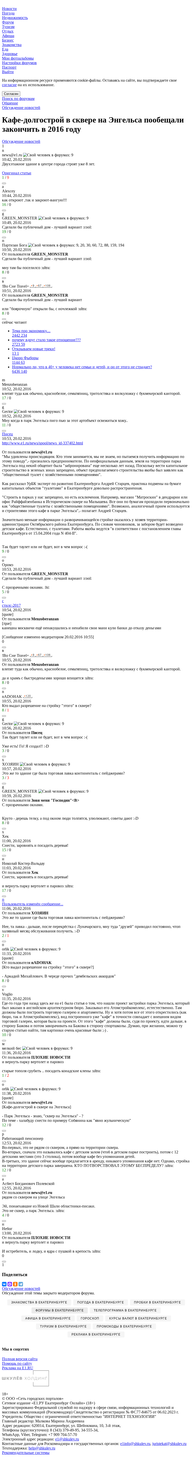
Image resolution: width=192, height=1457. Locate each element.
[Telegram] (20, 1284)
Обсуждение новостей (21, 107)
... (32, 904)
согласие (9, 85)
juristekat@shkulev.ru (169, 1443)
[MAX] (10, 1284)
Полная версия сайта (20, 1359)
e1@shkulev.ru (67, 1439)
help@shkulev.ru (41, 1448)
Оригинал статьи (16, 173)
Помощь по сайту (17, 1363)
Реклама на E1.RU (17, 1368)
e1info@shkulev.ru (135, 1443)
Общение (10, 103)
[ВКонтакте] (4, 1284)
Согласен (11, 94)
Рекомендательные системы (26, 1452)
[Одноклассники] (15, 1284)
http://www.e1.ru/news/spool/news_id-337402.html (42, 443)
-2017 (11, 605)
